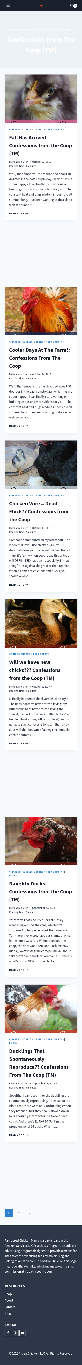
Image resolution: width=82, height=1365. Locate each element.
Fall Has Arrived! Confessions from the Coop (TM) (40, 145)
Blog (8, 1313)
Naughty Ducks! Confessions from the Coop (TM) (40, 891)
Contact (10, 1307)
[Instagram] (15, 1333)
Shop (8, 1294)
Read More (18, 213)
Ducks (13, 875)
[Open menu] (8, 6)
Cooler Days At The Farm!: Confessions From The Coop (39, 357)
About (9, 1300)
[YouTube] (22, 1333)
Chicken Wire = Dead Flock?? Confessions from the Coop (38, 511)
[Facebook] (8, 1333)
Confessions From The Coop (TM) (43, 129)
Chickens (15, 129)
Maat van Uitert (20, 161)
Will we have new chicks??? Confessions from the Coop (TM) (34, 670)
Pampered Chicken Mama (21, 29)
